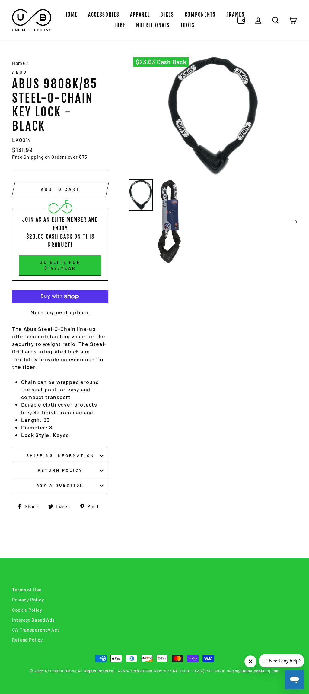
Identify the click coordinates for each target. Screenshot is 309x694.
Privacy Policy (28, 599)
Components (200, 14)
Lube (120, 25)
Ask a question (60, 485)
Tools (187, 25)
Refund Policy (27, 639)
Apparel (140, 14)
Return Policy (60, 470)
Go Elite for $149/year (60, 265)
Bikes (167, 14)
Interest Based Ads (33, 620)
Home (71, 14)
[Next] (293, 221)
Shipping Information (60, 455)
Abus (19, 71)
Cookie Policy (27, 610)
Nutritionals (153, 25)
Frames (235, 14)
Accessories (103, 14)
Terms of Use (27, 589)
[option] (213, 116)
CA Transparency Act (35, 629)
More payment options (60, 312)
